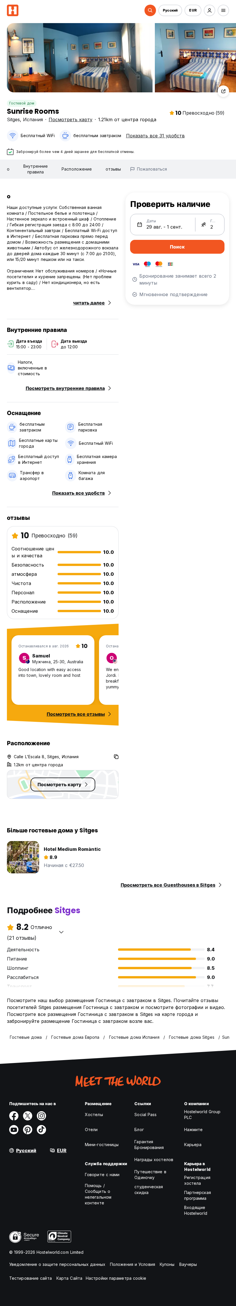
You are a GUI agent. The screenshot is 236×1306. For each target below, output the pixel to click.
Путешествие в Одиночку (150, 1174)
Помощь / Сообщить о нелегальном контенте (98, 1194)
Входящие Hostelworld (195, 1210)
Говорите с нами (102, 1174)
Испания (33, 119)
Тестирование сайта (30, 1278)
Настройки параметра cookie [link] (116, 1278)
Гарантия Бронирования (149, 1144)
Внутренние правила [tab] (35, 169)
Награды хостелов (153, 1159)
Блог (139, 1129)
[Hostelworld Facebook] (13, 1115)
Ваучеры (188, 1264)
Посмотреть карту (70, 119)
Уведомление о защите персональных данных (57, 1264)
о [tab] (8, 169)
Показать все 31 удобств (155, 136)
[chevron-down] (61, 932)
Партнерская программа (197, 1195)
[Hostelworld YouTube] (13, 1129)
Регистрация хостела (197, 1180)
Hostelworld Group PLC (202, 1114)
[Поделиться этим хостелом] (223, 91)
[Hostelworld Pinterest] (27, 1129)
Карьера (193, 1144)
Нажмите (193, 1129)
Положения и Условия (132, 1264)
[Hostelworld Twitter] (27, 1115)
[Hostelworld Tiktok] (41, 1129)
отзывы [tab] (113, 169)
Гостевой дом (21, 103)
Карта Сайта (69, 1278)
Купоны (167, 1264)
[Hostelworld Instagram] (41, 1115)
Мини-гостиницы (102, 1144)
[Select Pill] (150, 10)
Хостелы (94, 1114)
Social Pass (145, 1114)
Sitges (13, 119)
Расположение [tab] (77, 169)
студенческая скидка (148, 1189)
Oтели (91, 1129)
